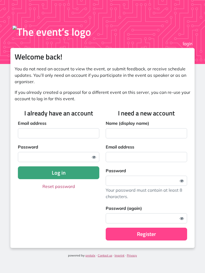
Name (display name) (127, 123)
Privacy (132, 255)
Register (146, 234)
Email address (32, 123)
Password (28, 147)
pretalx (90, 255)
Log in (59, 172)
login (187, 43)
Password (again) (124, 208)
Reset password (58, 186)
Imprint (119, 255)
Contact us (105, 255)
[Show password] (94, 157)
